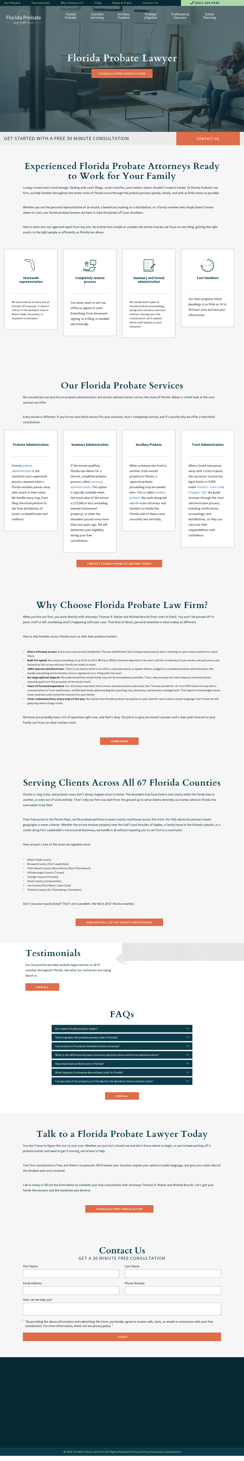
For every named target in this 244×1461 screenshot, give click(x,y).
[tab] (122, 1028)
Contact (131, 1384)
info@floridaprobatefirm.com (143, 1394)
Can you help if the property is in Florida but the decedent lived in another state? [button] (104, 1081)
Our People (12, 3)
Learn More (119, 741)
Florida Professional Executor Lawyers (88, 1401)
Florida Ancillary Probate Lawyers (91, 1385)
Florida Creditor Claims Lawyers (26, 1400)
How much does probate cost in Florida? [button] (79, 1063)
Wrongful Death (78, 1411)
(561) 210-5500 (207, 3)
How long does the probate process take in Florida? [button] (86, 1037)
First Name (30, 1266)
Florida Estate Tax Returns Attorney (29, 1405)
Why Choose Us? (72, 3)
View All (42, 987)
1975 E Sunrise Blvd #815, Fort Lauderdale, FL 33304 (150, 1412)
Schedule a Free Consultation (122, 73)
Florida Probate (19, 1384)
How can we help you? (37, 1300)
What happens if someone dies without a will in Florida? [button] (89, 1072)
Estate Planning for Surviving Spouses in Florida (31, 1418)
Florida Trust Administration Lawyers (29, 1394)
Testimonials (40, 3)
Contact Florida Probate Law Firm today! (119, 563)
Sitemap (72, 1457)
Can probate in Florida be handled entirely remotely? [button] (87, 1046)
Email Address (32, 1283)
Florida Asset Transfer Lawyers (25, 1410)
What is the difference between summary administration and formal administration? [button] (107, 1055)
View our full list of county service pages (119, 922)
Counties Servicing (18, 1425)
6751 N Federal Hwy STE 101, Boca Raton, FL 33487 (149, 1400)
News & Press (122, 3)
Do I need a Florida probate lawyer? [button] (76, 1028)
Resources (73, 1437)
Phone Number (135, 1283)
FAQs (98, 3)
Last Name (132, 1266)
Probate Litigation (80, 1392)
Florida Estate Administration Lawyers (30, 1389)
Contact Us (150, 3)
